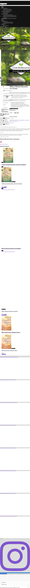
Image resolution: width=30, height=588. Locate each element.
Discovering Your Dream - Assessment (5, 111)
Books (3, 185)
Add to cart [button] (4, 187)
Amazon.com (16, 121)
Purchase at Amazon (14, 108)
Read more (4, 354)
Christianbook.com (21, 120)
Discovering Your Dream (4, 144)
